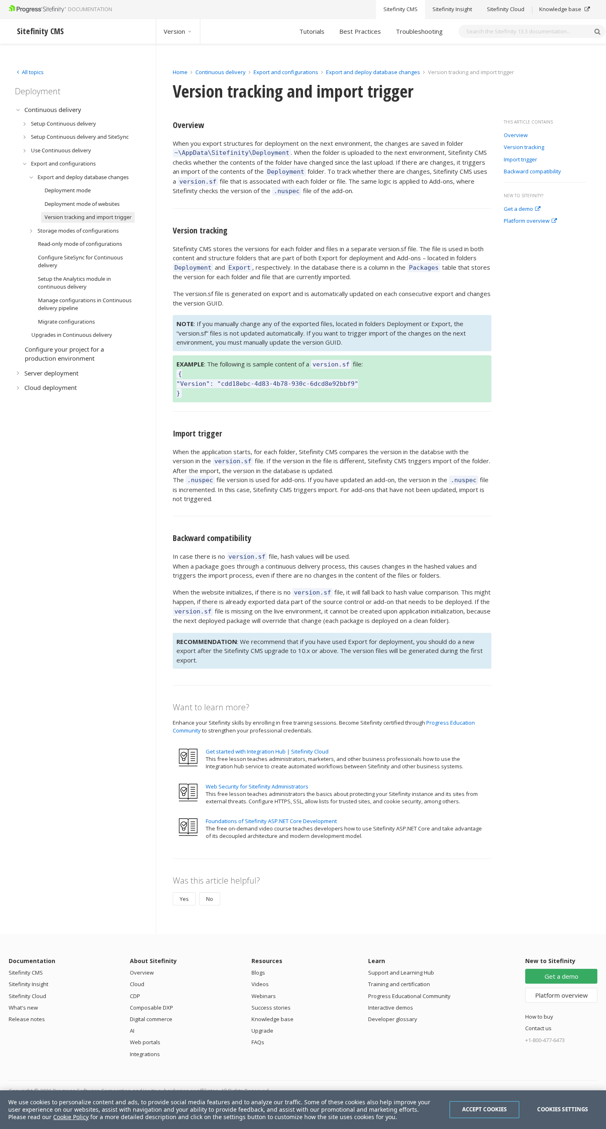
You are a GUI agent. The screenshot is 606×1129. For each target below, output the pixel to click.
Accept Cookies (484, 1109)
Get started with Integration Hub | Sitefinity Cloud (267, 751)
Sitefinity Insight (452, 9)
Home (180, 72)
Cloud (137, 984)
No (209, 899)
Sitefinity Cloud (505, 9)
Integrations (145, 1054)
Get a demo (518, 209)
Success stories (271, 1007)
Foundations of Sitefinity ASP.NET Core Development (271, 821)
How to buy (539, 1016)
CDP (135, 996)
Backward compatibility (532, 171)
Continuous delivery (220, 72)
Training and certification (399, 984)
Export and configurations (286, 72)
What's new (23, 1007)
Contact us (538, 1028)
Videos (260, 984)
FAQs (257, 1042)
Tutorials (311, 31)
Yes (184, 899)
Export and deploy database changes (373, 72)
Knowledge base (561, 9)
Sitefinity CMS (400, 9)
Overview (516, 135)
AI (132, 1030)
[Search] (597, 31)
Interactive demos (390, 1007)
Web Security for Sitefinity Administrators (257, 786)
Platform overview (527, 221)
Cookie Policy (71, 1117)
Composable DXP (151, 1007)
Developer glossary (392, 1019)
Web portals (145, 1042)
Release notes (27, 1019)
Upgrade (262, 1030)
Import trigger (520, 159)
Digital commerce (151, 1019)
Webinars (263, 996)
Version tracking (524, 147)
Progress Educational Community (409, 996)
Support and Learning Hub (401, 972)
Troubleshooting (419, 31)
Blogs (258, 972)
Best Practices (360, 31)
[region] (303, 1109)
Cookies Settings (562, 1109)
